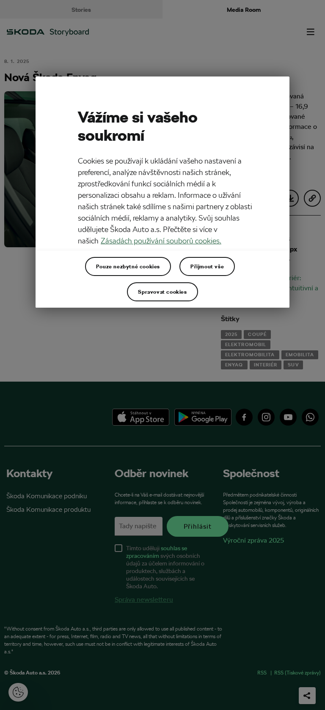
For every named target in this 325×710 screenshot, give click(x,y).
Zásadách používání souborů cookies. (161, 240)
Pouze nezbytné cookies (128, 266)
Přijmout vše (207, 266)
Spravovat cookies (162, 291)
